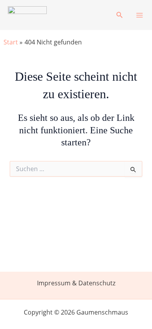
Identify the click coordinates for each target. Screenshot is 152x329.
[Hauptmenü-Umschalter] (139, 15)
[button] (119, 15)
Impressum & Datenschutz (76, 283)
